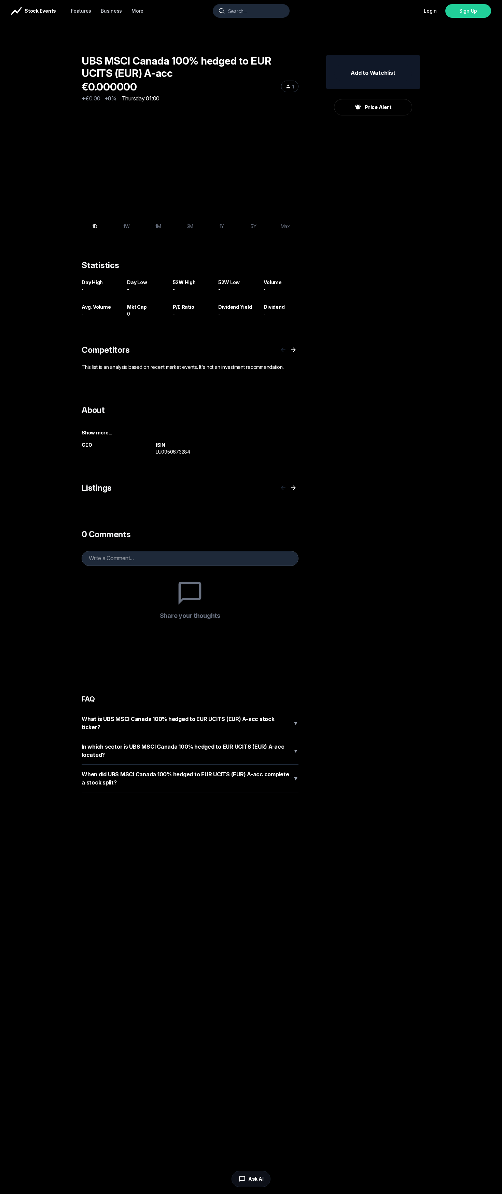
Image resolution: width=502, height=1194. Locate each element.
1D (94, 226)
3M (190, 226)
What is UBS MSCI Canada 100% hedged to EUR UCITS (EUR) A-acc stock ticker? (190, 723)
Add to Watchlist (373, 72)
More (137, 11)
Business (111, 11)
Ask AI (256, 1179)
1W (126, 226)
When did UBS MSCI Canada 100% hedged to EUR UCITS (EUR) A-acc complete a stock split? (190, 778)
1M (158, 226)
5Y (253, 226)
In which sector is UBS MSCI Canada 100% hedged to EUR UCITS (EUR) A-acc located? (190, 750)
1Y (222, 226)
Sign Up (468, 11)
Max (285, 226)
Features (81, 11)
